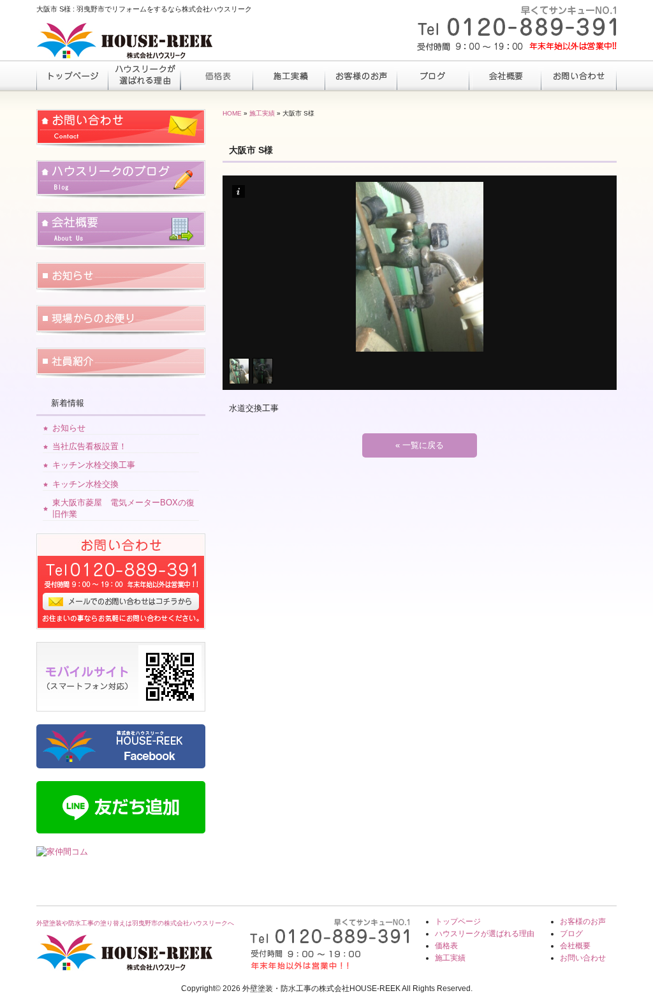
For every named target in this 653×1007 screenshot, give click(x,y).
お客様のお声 (361, 75)
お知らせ (68, 428)
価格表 (216, 75)
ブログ (433, 75)
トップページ (72, 75)
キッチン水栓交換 (85, 484)
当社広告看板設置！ (89, 446)
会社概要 (505, 75)
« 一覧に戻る (419, 445)
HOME (232, 113)
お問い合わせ (577, 75)
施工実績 (289, 75)
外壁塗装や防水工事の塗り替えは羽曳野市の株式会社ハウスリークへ (135, 923)
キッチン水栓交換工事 (93, 465)
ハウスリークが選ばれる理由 (144, 75)
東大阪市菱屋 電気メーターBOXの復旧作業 (123, 508)
